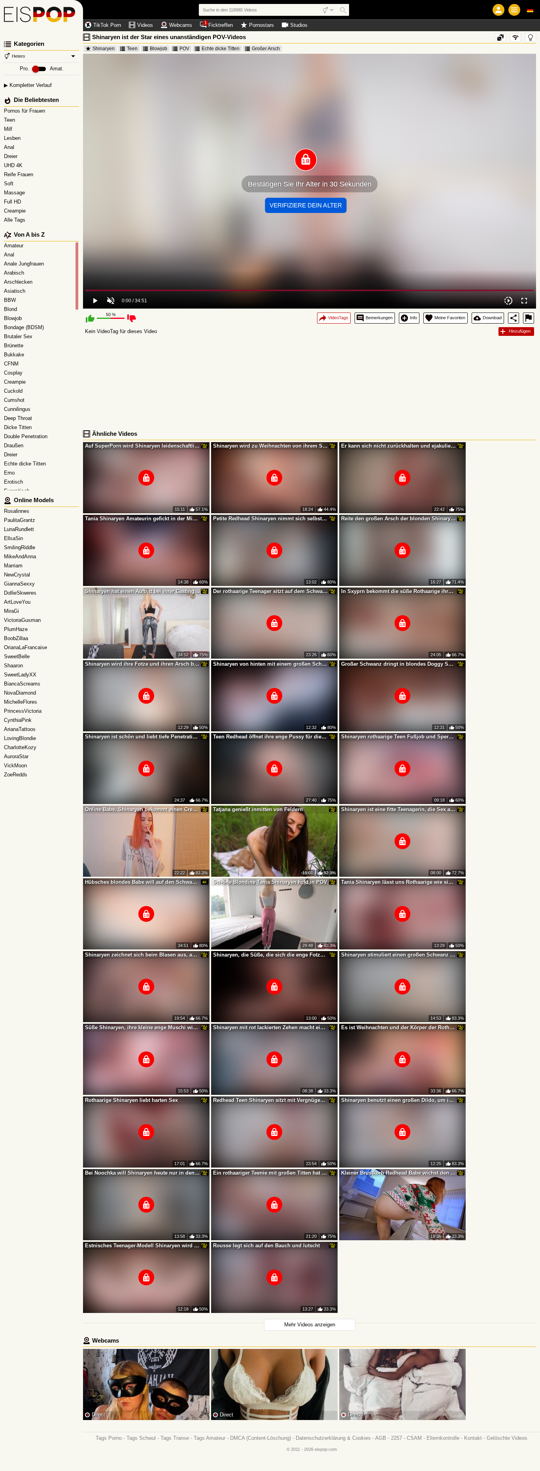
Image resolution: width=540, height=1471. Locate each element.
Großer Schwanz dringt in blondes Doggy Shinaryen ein (398, 664)
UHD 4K (14, 165)
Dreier (11, 156)
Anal (10, 147)
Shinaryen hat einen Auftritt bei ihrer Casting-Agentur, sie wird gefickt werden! (142, 591)
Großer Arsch (266, 48)
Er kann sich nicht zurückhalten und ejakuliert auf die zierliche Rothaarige (398, 446)
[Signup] (498, 10)
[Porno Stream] (41, 16)
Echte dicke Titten (221, 48)
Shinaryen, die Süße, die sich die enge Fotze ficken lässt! (270, 955)
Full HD (13, 202)
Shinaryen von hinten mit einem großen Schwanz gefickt (270, 664)
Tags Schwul (141, 1438)
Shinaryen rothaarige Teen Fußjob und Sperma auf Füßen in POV (398, 737)
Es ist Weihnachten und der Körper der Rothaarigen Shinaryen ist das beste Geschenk (398, 1027)
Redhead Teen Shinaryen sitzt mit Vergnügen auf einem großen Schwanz (270, 1100)
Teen (10, 120)
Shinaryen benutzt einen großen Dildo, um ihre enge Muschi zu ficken (398, 1100)
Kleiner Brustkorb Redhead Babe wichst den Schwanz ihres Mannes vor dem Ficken (398, 1173)
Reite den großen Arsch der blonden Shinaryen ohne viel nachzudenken (398, 519)
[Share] (513, 318)
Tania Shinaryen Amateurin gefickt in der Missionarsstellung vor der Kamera (142, 519)
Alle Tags (15, 220)
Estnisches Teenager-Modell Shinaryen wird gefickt (142, 1246)
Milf (9, 129)
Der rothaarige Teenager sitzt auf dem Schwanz (270, 591)
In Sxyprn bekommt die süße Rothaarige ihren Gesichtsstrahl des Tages (398, 591)
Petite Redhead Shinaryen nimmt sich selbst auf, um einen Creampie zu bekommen (270, 519)
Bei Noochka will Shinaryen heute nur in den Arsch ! (142, 1173)
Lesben (13, 138)
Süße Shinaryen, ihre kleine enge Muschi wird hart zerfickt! (142, 1027)
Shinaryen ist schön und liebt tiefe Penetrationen (142, 737)
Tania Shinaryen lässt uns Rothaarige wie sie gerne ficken (398, 882)
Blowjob (158, 48)
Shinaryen (104, 48)
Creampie (15, 211)
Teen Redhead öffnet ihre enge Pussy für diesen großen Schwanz (270, 737)
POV (184, 48)
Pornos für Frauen (25, 111)
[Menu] (514, 10)
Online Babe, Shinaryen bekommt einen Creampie (142, 809)
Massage (15, 193)
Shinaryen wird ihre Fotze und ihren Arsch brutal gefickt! (142, 664)
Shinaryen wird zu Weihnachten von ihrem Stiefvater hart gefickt (270, 446)
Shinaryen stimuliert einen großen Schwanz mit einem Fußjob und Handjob (398, 955)
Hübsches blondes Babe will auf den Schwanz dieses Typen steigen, (142, 882)
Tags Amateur (209, 1438)
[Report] (528, 318)
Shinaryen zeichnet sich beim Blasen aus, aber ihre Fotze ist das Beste (142, 955)
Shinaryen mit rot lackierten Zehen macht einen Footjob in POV (270, 1027)
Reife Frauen (19, 174)
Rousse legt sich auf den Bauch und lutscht (266, 1246)
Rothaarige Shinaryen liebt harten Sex (131, 1100)
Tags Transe (174, 1438)
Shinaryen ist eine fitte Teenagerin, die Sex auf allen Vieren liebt (398, 809)
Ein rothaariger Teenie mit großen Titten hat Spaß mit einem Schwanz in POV (270, 1173)
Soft (9, 183)
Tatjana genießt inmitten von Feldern (258, 809)
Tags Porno (109, 1438)
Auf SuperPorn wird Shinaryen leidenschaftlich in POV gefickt (142, 446)
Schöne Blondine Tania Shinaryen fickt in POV (270, 882)
